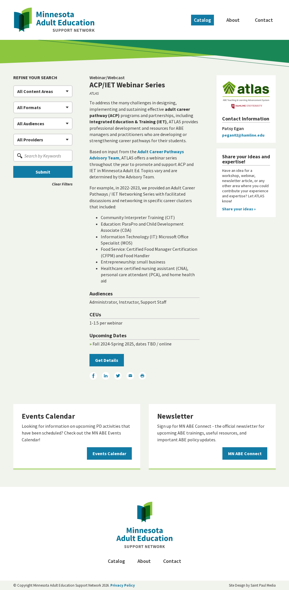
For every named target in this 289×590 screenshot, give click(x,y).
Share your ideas (239, 208)
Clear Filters (62, 184)
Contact (264, 20)
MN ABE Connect (245, 453)
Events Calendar (109, 453)
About (233, 20)
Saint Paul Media (263, 585)
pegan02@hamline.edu (243, 135)
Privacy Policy (122, 585)
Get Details (106, 360)
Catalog (202, 20)
